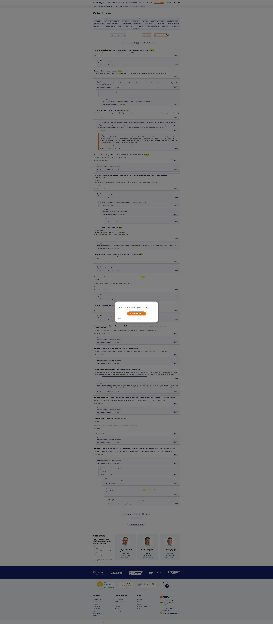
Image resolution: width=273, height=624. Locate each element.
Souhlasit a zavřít (136, 313)
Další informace (122, 318)
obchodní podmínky (143, 307)
